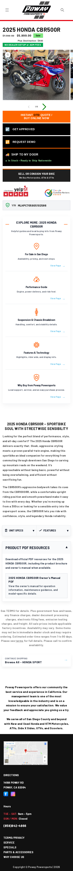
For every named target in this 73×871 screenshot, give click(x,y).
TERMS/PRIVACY (14, 837)
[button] (7, 10)
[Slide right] (44, 107)
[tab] (19, 531)
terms (19, 640)
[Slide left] (29, 107)
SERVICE (9, 842)
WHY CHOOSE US (14, 857)
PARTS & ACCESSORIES (18, 852)
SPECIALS (10, 847)
